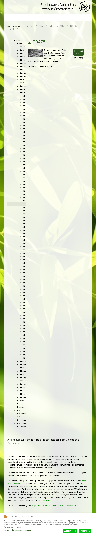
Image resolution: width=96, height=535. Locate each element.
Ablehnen (85, 531)
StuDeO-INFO (45, 500)
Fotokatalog (13, 443)
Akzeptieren (70, 531)
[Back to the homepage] (64, 7)
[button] (87, 17)
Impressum (28, 530)
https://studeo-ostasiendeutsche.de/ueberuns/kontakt (55, 505)
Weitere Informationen (13, 530)
